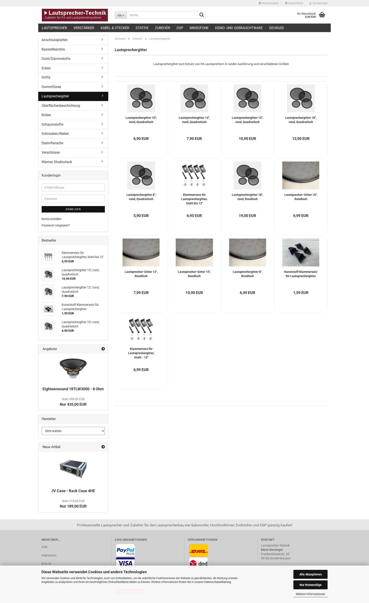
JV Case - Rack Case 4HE (73, 491)
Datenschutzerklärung (217, 582)
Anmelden (73, 209)
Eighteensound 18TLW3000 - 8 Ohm (73, 389)
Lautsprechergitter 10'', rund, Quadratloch (141, 120)
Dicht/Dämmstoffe (56, 59)
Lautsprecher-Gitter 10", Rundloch (300, 197)
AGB (44, 547)
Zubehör (162, 28)
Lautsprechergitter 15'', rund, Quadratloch (247, 120)
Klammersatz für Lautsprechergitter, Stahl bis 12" (194, 199)
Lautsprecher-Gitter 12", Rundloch (141, 274)
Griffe (46, 77)
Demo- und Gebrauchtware (239, 28)
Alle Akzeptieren (310, 574)
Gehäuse (276, 28)
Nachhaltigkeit (270, 3)
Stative (142, 28)
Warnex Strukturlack (57, 162)
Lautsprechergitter (55, 96)
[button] (294, 3)
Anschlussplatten (55, 40)
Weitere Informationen (310, 594)
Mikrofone (199, 28)
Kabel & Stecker (115, 28)
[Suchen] (202, 15)
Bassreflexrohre (53, 49)
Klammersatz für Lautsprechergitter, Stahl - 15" (141, 353)
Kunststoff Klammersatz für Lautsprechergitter (300, 274)
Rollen (46, 115)
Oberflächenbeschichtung (61, 106)
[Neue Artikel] (103, 447)
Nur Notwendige (311, 585)
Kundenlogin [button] (320, 3)
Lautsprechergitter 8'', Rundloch (247, 274)
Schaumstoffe (52, 124)
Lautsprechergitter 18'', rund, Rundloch (247, 197)
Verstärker (83, 28)
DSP (180, 28)
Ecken (46, 68)
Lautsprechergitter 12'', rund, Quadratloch (194, 120)
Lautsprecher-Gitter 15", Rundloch (194, 274)
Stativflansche (52, 143)
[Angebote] (103, 349)
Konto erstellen (52, 219)
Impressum (48, 555)
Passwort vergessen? (56, 225)
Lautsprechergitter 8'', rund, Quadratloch (141, 197)
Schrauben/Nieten (55, 134)
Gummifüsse (51, 87)
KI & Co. (46, 563)
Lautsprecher (54, 28)
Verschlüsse (51, 152)
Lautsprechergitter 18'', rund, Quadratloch (300, 120)
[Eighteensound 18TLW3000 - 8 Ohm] (73, 369)
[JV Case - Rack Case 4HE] (73, 469)
